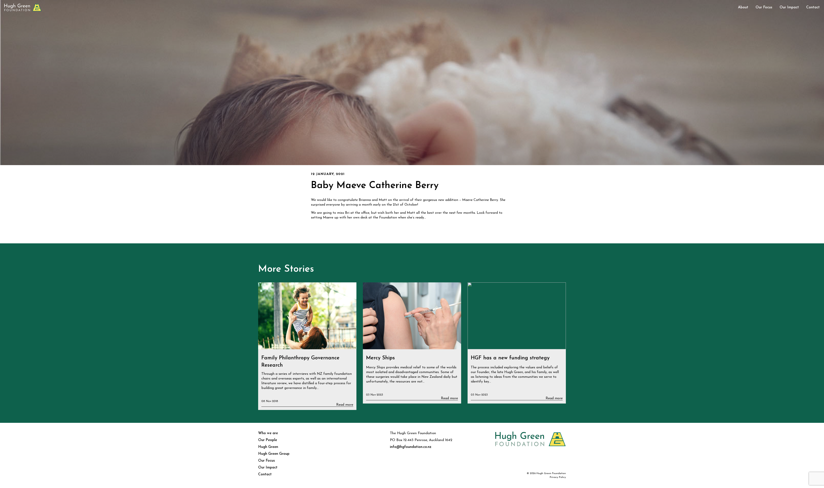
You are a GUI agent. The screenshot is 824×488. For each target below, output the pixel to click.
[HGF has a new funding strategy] (517, 315)
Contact (813, 7)
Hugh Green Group (273, 454)
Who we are (268, 433)
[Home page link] (22, 6)
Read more (344, 405)
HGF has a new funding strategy (510, 358)
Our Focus (764, 7)
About (743, 7)
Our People (267, 440)
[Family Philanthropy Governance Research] (307, 315)
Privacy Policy (558, 477)
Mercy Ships (380, 358)
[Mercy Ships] (412, 315)
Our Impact (789, 7)
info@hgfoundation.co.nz (410, 447)
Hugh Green (268, 447)
